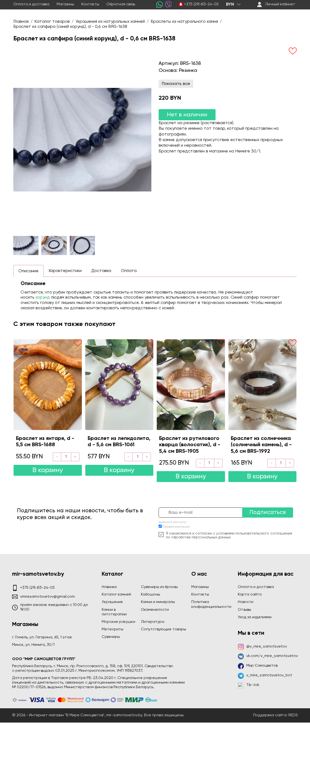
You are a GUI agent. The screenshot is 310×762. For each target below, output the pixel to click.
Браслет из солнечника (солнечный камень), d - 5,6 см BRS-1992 (261, 445)
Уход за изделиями (254, 617)
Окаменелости (155, 610)
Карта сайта (250, 594)
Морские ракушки (118, 622)
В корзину (47, 470)
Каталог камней (116, 594)
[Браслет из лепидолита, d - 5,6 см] (119, 384)
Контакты (90, 4)
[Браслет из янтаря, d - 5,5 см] (48, 384)
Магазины (65, 4)
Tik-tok (252, 685)
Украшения (112, 602)
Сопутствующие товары (163, 629)
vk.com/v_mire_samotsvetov (272, 656)
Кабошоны (150, 594)
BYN (230, 4)
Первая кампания (176, 526)
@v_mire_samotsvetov (266, 647)
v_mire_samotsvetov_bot (269, 675)
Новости (245, 602)
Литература (152, 622)
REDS (293, 715)
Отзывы (244, 610)
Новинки (109, 587)
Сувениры (111, 637)
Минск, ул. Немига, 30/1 (33, 645)
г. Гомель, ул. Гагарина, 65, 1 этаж (42, 637)
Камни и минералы (158, 602)
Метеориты (112, 629)
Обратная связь (120, 4)
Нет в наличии (187, 115)
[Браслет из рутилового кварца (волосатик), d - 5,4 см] (191, 384)
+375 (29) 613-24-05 (201, 4)
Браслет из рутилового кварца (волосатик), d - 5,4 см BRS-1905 (189, 445)
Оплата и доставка (31, 4)
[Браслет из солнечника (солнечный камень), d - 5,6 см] (262, 384)
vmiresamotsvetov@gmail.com (47, 597)
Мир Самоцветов (262, 666)
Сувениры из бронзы (159, 587)
